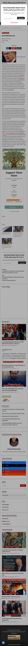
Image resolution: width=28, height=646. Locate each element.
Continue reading (14, 22)
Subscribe (21, 18)
